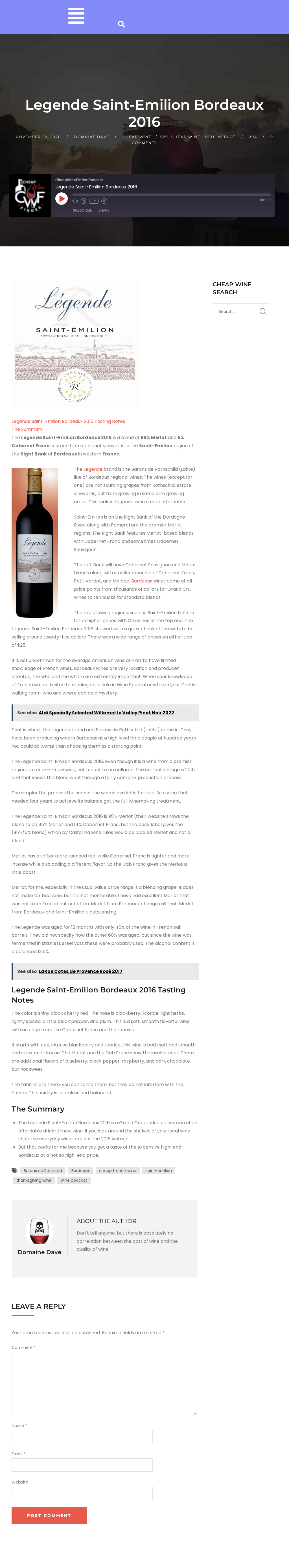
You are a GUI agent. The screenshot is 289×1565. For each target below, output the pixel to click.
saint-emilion (159, 1170)
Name (19, 1425)
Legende (94, 469)
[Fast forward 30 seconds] (104, 201)
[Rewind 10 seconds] (83, 201)
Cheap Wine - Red (192, 137)
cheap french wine (117, 1170)
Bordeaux (142, 581)
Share (103, 210)
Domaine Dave (91, 137)
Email (18, 1454)
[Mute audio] (75, 201)
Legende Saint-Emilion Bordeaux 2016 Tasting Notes (68, 421)
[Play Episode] (61, 198)
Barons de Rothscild (43, 1170)
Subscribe (82, 210)
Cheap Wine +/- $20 (145, 137)
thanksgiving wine (33, 1180)
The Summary (27, 429)
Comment (24, 1347)
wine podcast (74, 1180)
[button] (76, 17)
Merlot (227, 137)
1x (94, 201)
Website (20, 1482)
